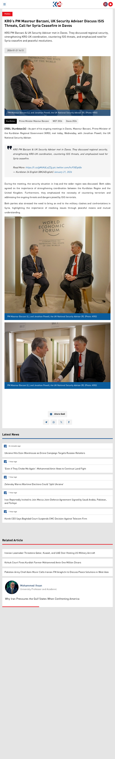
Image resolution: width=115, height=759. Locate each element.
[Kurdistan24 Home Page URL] (57, 4)
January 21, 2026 (63, 172)
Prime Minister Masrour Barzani (34, 121)
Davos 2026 (71, 121)
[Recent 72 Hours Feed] (105, 4)
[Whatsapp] (53, 422)
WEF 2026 (57, 121)
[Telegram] (46, 422)
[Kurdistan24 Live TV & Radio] (110, 4)
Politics (7, 14)
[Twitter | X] (61, 422)
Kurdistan (10, 121)
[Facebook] (69, 422)
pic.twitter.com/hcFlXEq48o (67, 167)
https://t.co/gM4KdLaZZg (39, 167)
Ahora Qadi (59, 414)
